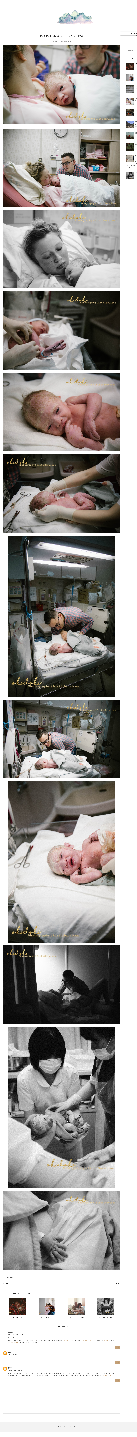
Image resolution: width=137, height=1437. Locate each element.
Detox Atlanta (108, 1375)
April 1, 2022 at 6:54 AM (15, 1335)
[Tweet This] (132, 33)
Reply (118, 1347)
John (10, 1368)
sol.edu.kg (107, 1340)
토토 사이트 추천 (67, 1340)
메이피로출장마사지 (89, 1340)
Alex (10, 1352)
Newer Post (9, 1283)
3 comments (9, 1277)
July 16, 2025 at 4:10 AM (15, 1354)
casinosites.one (13, 1342)
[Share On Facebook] (134, 33)
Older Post (114, 1283)
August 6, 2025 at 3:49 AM (16, 1370)
